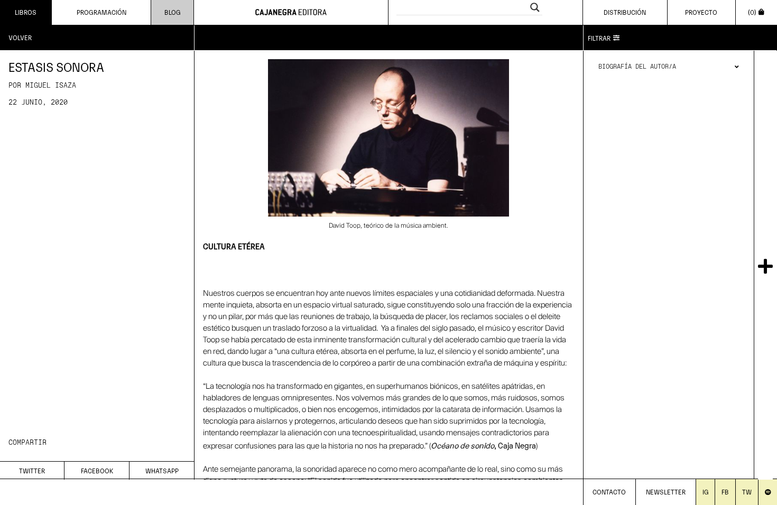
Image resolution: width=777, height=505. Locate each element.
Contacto (609, 491)
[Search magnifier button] (535, 7)
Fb (725, 491)
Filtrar (599, 37)
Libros (25, 11)
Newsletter (666, 491)
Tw (747, 491)
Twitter (32, 470)
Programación (101, 11)
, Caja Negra (483, 444)
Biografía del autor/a (637, 67)
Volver (20, 37)
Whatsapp (162, 470)
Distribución (625, 11)
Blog (172, 11)
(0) (752, 11)
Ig (705, 491)
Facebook (97, 470)
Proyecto (701, 11)
